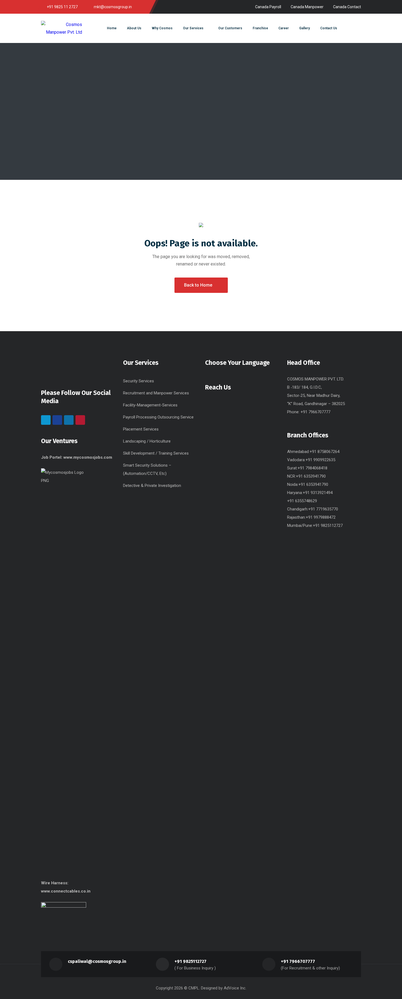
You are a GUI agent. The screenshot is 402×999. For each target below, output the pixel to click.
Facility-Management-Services (150, 405)
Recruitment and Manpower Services (156, 393)
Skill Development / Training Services (156, 453)
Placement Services (141, 429)
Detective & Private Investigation (152, 485)
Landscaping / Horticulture (147, 441)
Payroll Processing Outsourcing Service (158, 417)
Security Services (138, 381)
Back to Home (198, 285)
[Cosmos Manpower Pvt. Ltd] (61, 28)
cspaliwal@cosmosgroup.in (97, 961)
